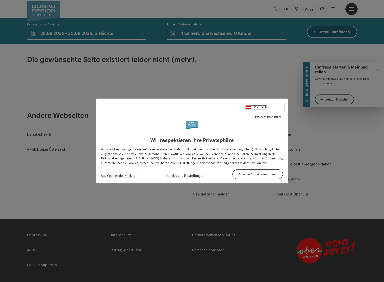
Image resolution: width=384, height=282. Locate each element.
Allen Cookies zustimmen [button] (260, 174)
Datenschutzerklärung (268, 117)
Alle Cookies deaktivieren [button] (119, 175)
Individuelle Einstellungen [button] (185, 175)
